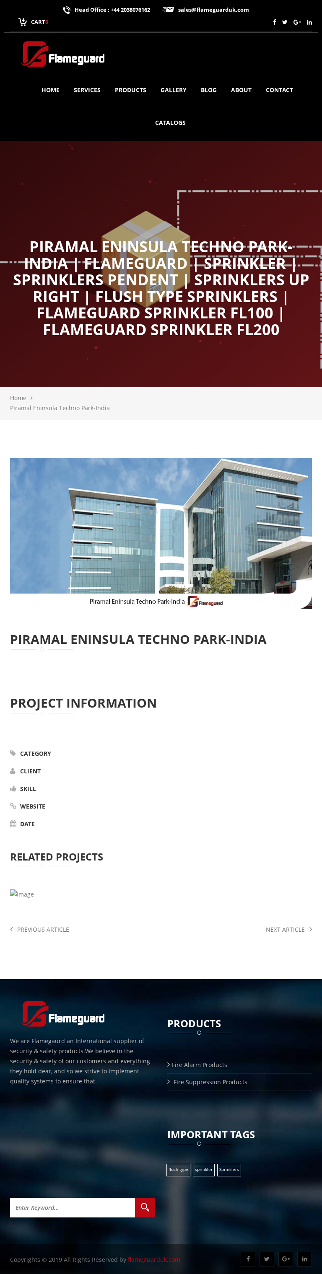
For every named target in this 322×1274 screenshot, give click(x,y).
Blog (209, 90)
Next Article (286, 929)
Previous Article (42, 929)
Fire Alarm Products (199, 1065)
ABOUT (241, 90)
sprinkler (204, 1169)
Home (51, 90)
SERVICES (87, 90)
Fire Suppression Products (209, 1082)
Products (130, 90)
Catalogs (170, 123)
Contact (279, 90)
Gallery (174, 90)
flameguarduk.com (154, 1260)
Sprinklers (229, 1169)
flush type (178, 1169)
